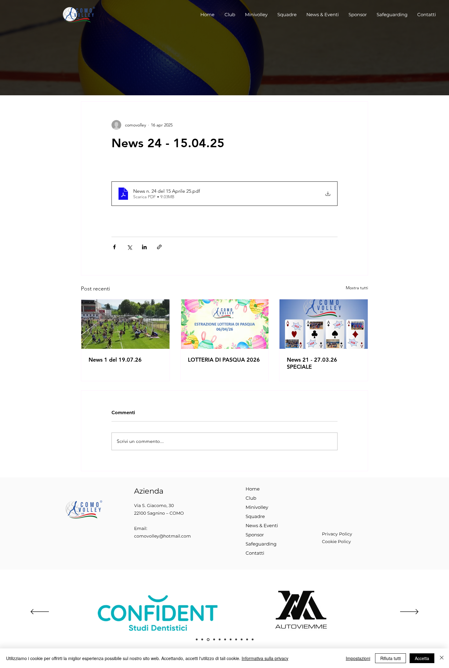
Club (251, 498)
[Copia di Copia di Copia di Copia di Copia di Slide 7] (247, 640)
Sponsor (255, 535)
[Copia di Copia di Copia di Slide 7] (236, 640)
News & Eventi (262, 525)
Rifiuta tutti (390, 658)
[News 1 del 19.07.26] (125, 324)
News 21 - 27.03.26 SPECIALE (312, 363)
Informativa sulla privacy (265, 658)
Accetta (422, 658)
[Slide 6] (214, 640)
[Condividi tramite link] (159, 247)
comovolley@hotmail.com (162, 536)
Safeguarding (261, 544)
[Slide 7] (220, 640)
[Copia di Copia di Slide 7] (231, 640)
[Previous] (40, 612)
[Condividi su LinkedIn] (144, 247)
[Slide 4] (208, 639)
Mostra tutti (357, 287)
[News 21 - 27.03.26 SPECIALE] (323, 324)
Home (253, 489)
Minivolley (257, 507)
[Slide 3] (202, 640)
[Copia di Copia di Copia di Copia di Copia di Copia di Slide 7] (253, 640)
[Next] (409, 612)
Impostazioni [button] (358, 658)
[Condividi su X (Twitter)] (129, 247)
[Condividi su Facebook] (114, 247)
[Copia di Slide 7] (225, 640)
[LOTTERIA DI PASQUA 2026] (225, 324)
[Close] (441, 658)
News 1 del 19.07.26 (115, 359)
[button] (229, 14)
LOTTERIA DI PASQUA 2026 (224, 359)
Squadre (255, 516)
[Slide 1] (197, 640)
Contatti (255, 553)
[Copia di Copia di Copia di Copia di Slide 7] (242, 640)
